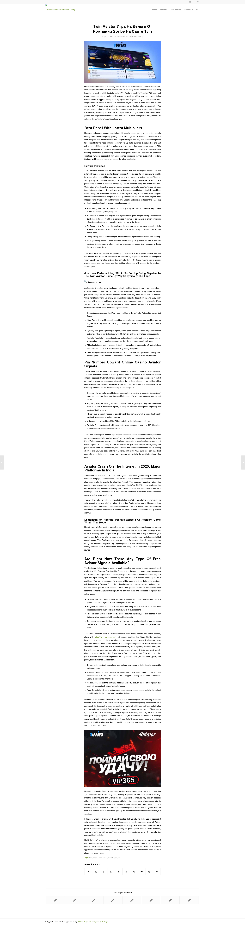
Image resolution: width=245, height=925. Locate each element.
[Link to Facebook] (194, 2)
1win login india (114, 858)
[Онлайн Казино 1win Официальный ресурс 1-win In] (151, 900)
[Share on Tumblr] (134, 871)
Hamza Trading (137, 36)
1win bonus (93, 858)
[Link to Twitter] (190, 2)
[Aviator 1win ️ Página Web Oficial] (93, 900)
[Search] (197, 9)
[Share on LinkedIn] (126, 871)
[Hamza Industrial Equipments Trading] (60, 9)
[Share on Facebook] (88, 871)
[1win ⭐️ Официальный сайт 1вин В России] (131, 900)
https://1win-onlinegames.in (106, 637)
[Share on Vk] (141, 871)
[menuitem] (154, 9)
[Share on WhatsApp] (111, 871)
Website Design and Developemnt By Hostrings (93, 922)
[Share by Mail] (157, 871)
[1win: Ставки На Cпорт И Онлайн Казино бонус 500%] (170, 900)
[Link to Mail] (198, 2)
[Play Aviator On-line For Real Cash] (2, 462)
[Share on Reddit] (149, 871)
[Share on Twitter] (96, 871)
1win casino (103, 858)
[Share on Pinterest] (118, 871)
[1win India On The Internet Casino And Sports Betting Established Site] (74, 900)
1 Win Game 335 (122, 36)
